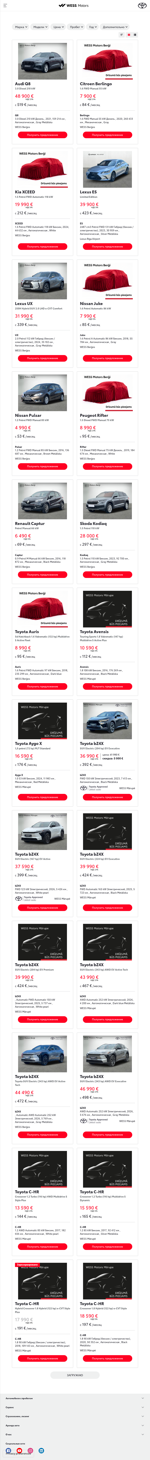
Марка (19, 27)
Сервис (10, 1407)
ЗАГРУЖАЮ (75, 1375)
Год (91, 27)
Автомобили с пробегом (19, 1398)
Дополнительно (113, 27)
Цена (57, 27)
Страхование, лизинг (17, 1416)
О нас (9, 1434)
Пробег (75, 27)
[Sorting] (122, 35)
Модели (38, 27)
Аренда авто (13, 1425)
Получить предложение (42, 135)
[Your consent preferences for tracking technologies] (18, 1453)
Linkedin (41, 1450)
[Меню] (5, 5)
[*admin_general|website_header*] (142, 6)
